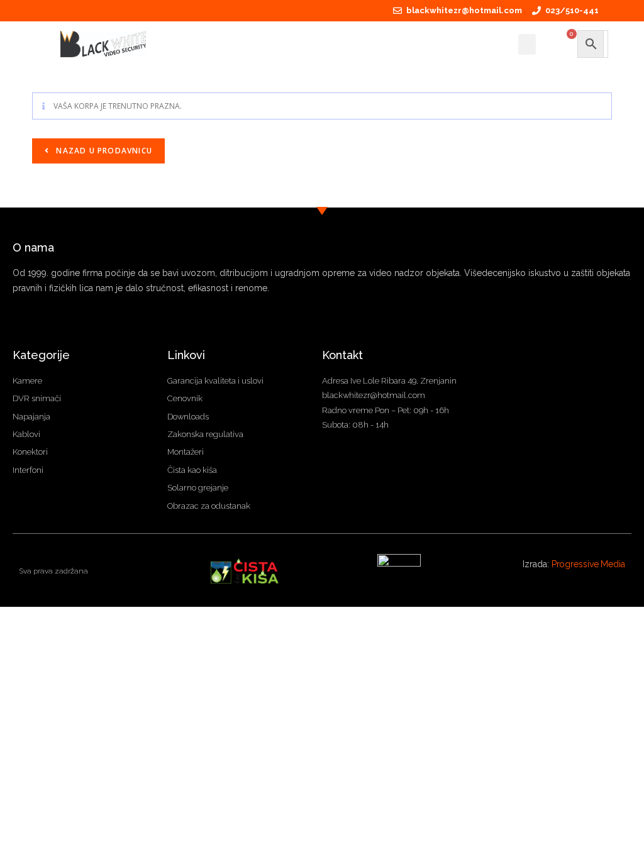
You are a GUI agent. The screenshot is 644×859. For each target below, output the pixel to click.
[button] (527, 44)
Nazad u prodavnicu (102, 150)
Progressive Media (588, 564)
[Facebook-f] (17, 326)
